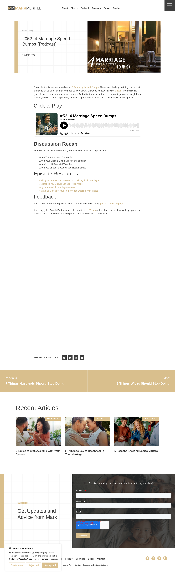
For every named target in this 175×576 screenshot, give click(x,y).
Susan (118, 90)
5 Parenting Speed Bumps (85, 87)
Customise (17, 565)
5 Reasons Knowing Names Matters (136, 450)
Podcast (85, 8)
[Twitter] (159, 558)
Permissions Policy (65, 565)
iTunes (92, 210)
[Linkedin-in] (165, 558)
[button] (64, 357)
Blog (73, 8)
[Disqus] (87, 253)
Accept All (50, 565)
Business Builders (100, 565)
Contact (117, 8)
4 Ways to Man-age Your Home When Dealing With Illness (68, 191)
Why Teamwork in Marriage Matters (57, 187)
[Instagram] (153, 558)
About (65, 8)
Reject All (33, 565)
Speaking (96, 8)
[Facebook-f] (147, 558)
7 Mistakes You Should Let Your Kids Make (61, 184)
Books (107, 8)
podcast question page (111, 203)
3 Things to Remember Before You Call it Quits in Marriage (69, 180)
